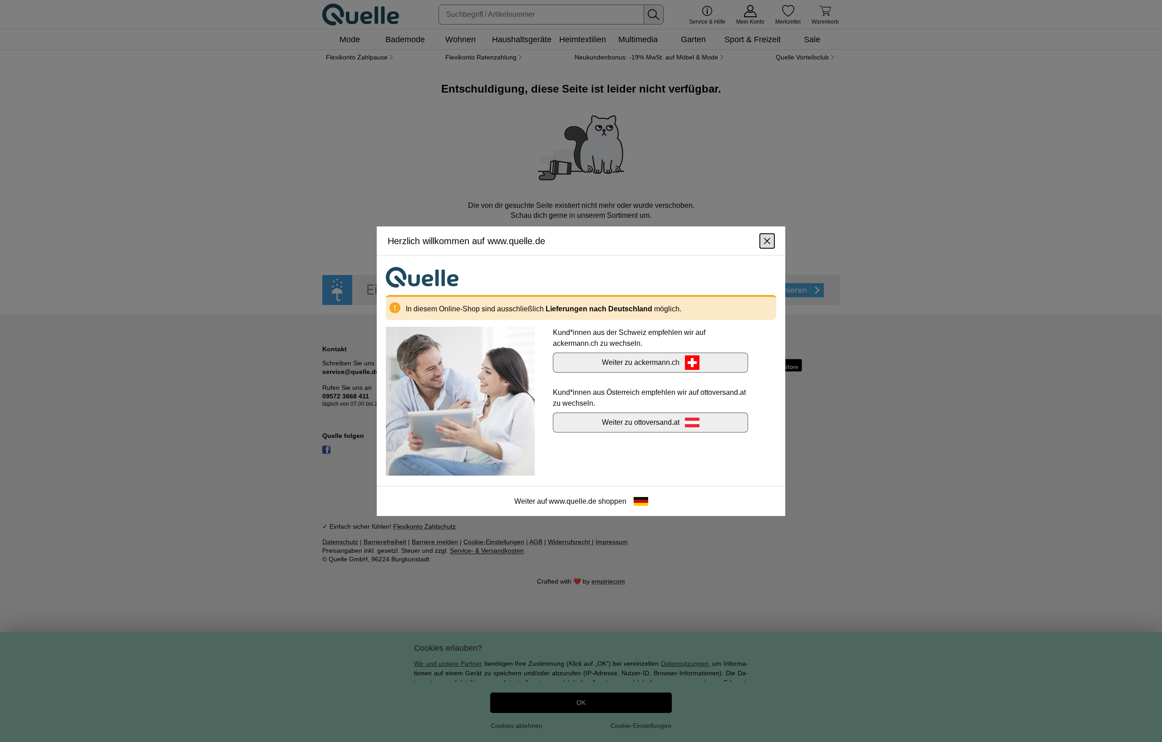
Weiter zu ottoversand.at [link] (640, 422)
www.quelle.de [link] (572, 501)
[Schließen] (767, 240)
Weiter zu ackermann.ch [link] (640, 362)
